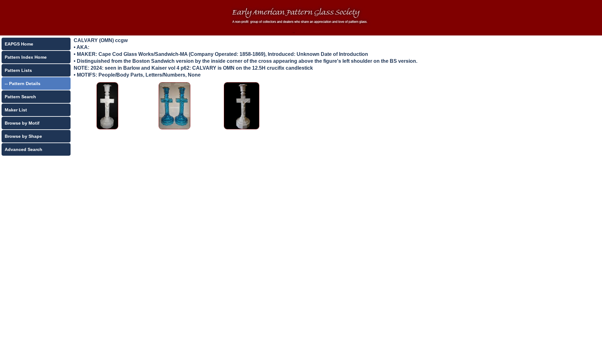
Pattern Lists (18, 70)
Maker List (16, 109)
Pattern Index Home (26, 57)
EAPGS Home (19, 43)
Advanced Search (23, 149)
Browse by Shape (23, 136)
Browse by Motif (22, 123)
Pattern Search (20, 96)
